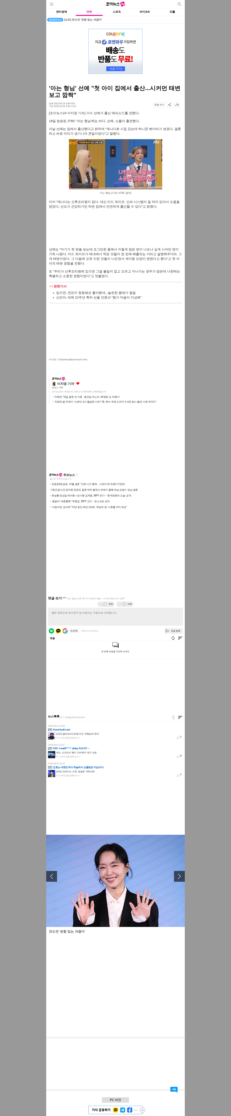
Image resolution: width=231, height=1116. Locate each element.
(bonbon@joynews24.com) (74, 359)
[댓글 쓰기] (159, 104)
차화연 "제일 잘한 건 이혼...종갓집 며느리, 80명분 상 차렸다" (87, 396)
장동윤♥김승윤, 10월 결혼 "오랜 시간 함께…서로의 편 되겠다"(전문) (88, 484)
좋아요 (78, 384)
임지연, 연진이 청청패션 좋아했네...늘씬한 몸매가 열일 (96, 293)
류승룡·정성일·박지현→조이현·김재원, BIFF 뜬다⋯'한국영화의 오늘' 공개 (91, 495)
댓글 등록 (175, 631)
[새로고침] (173, 717)
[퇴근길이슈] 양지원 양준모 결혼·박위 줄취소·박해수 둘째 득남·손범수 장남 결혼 (95, 489)
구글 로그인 (65, 631)
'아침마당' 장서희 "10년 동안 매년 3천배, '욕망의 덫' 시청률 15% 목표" (89, 507)
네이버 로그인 (51, 631)
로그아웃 (74, 631)
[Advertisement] (115, 228)
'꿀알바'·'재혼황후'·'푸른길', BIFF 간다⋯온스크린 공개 (81, 501)
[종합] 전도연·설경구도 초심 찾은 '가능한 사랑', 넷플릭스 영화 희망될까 (107, 19)
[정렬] (180, 717)
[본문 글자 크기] (176, 104)
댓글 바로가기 (174, 1090)
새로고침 (76, 474)
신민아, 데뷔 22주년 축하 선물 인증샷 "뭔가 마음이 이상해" (98, 297)
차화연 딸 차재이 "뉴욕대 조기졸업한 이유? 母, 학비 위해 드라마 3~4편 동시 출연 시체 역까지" (105, 401)
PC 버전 (115, 1100)
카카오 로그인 (58, 631)
